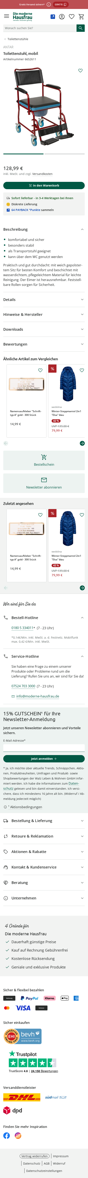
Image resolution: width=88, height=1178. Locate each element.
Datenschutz (31, 1163)
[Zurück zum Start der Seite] (84, 1149)
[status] (39, 28)
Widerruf (59, 1163)
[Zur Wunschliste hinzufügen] (80, 70)
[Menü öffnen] (6, 17)
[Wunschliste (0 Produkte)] (71, 16)
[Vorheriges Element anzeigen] (5, 443)
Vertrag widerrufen (34, 1156)
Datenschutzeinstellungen (44, 1171)
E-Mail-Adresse (13, 740)
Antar (8, 47)
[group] (44, 107)
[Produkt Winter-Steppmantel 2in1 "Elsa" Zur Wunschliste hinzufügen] (82, 370)
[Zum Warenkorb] (81, 16)
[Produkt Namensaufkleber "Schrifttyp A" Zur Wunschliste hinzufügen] (40, 370)
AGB (47, 1163)
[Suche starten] (81, 28)
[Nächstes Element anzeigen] (82, 443)
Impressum (61, 1156)
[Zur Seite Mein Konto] (62, 16)
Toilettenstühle (18, 39)
